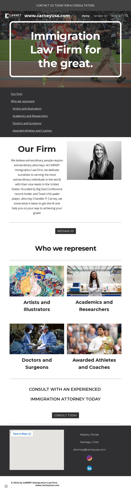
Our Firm (16, 94)
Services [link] (98, 15)
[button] (127, 16)
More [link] (114, 15)
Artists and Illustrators (27, 108)
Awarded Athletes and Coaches (32, 131)
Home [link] (85, 15)
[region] (65, 5)
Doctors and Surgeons (27, 123)
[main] (65, 49)
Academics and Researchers (30, 116)
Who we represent (23, 101)
